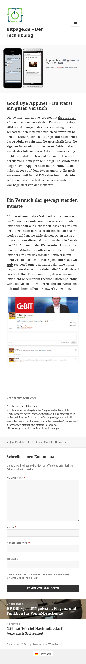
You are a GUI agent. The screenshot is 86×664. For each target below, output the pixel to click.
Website (12, 559)
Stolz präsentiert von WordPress (42, 644)
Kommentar (16, 477)
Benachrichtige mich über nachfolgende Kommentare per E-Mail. (38, 576)
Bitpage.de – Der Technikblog (25, 32)
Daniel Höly (37, 175)
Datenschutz (14, 644)
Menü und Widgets (75, 26)
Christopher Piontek (41, 442)
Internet (62, 442)
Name (11, 527)
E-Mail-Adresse (18, 543)
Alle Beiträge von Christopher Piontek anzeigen (34, 428)
